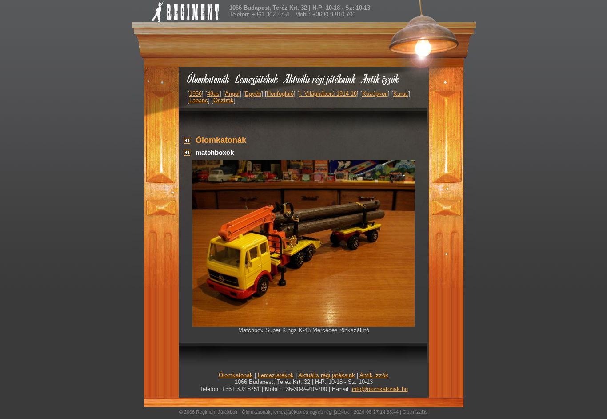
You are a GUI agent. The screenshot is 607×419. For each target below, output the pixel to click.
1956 (195, 93)
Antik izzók (381, 78)
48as (213, 93)
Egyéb (253, 93)
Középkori (375, 93)
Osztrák (223, 100)
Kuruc (400, 93)
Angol (232, 93)
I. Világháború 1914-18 (328, 93)
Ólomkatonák (208, 78)
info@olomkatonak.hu (380, 389)
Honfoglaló (280, 93)
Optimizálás (415, 412)
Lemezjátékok (257, 78)
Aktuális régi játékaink (320, 78)
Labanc (198, 100)
